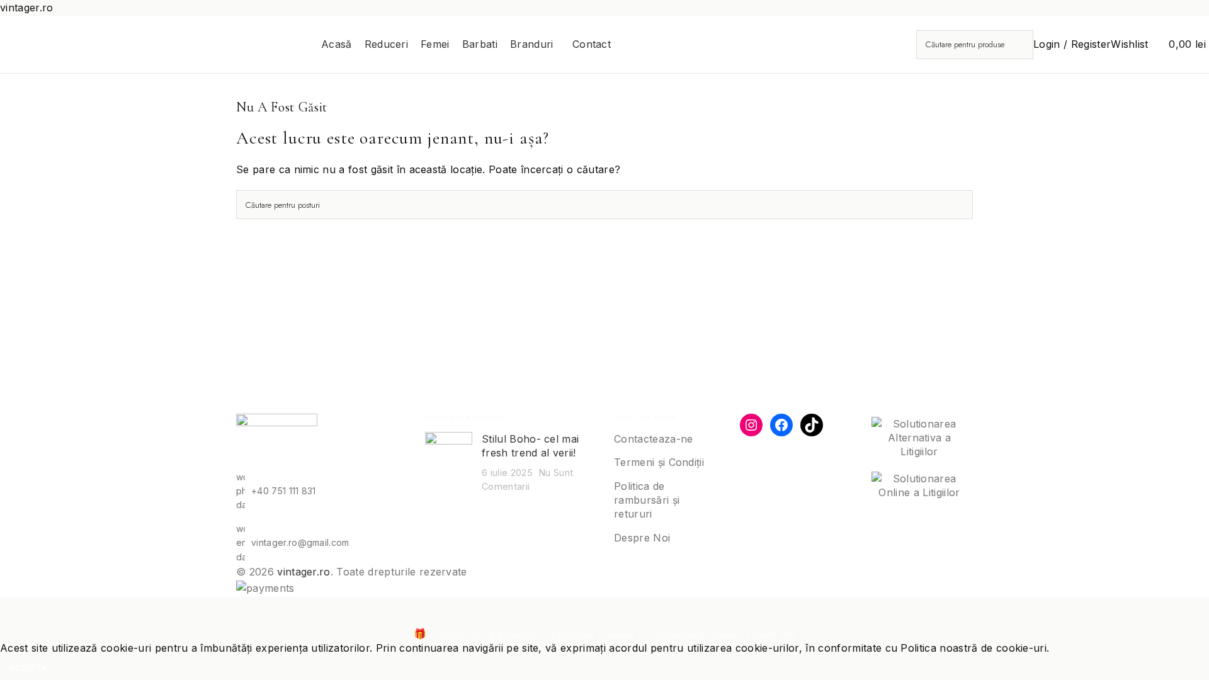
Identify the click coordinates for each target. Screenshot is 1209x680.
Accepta (28, 667)
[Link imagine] (276, 440)
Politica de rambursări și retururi (646, 500)
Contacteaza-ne (653, 439)
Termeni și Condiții (659, 462)
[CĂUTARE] (1018, 44)
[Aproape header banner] (15, 612)
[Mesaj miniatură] (448, 463)
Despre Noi (642, 537)
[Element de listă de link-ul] (321, 491)
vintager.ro (304, 571)
